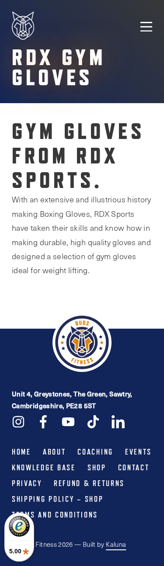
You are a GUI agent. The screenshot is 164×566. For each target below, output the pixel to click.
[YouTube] (68, 421)
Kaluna (116, 544)
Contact (134, 467)
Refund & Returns (89, 483)
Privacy (27, 483)
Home (21, 452)
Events (138, 452)
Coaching (95, 452)
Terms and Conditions (55, 514)
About (54, 452)
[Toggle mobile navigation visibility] (146, 26)
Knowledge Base (44, 467)
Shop (96, 467)
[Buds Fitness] (23, 26)
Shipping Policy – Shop (57, 499)
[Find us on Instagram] (18, 421)
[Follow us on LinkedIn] (118, 421)
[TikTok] (93, 421)
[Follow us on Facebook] (43, 421)
